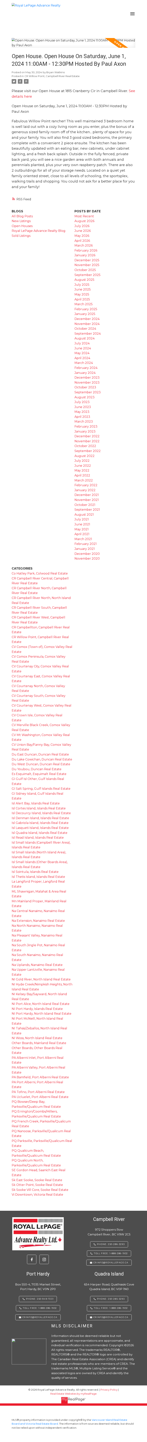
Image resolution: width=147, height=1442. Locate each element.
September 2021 (87, 509)
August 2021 (84, 514)
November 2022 (87, 441)
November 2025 (86, 265)
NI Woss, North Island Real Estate (37, 1038)
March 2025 (83, 304)
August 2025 (84, 280)
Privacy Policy (109, 1389)
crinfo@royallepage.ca (110, 1262)
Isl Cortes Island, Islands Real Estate (39, 808)
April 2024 (82, 358)
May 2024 (81, 353)
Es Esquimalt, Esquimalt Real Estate (39, 774)
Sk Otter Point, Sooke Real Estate (37, 1185)
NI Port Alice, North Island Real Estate (40, 1004)
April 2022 (82, 475)
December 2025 (86, 260)
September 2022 (87, 451)
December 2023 (87, 377)
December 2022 (87, 436)
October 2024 (85, 328)
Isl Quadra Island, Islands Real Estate (39, 833)
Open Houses (22, 226)
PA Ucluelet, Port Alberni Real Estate (40, 1097)
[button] (31, 1259)
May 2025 (81, 294)
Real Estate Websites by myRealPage (73, 1393)
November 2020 (87, 558)
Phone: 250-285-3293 (111, 1299)
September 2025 (87, 275)
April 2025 (82, 299)
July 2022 (82, 461)
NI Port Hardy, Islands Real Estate (37, 1009)
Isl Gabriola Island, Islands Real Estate (40, 823)
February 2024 (85, 368)
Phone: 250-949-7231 (40, 1299)
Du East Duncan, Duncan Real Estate (40, 754)
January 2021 (84, 549)
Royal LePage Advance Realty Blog (38, 231)
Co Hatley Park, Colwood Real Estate (40, 573)
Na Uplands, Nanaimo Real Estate (37, 965)
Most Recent (84, 216)
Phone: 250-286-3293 (111, 1244)
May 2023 (81, 412)
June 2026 (82, 231)
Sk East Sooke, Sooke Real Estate (37, 1180)
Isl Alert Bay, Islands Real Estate (36, 803)
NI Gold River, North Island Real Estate (41, 979)
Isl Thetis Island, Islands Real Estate (38, 877)
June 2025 (82, 289)
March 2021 (83, 539)
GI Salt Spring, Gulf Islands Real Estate (41, 788)
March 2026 (83, 245)
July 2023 (82, 402)
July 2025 (81, 284)
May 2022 (81, 470)
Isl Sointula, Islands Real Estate (35, 872)
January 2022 (85, 490)
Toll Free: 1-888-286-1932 (111, 1253)
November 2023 (87, 382)
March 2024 (83, 363)
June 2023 (82, 407)
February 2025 (85, 309)
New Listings (21, 221)
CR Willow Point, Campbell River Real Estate (52, 76)
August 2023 (84, 397)
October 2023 (85, 387)
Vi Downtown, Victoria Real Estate (37, 1194)
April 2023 (82, 417)
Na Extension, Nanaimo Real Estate (38, 921)
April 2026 (82, 241)
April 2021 (81, 534)
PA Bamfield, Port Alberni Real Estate (40, 1077)
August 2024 (84, 338)
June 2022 (82, 465)
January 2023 (85, 431)
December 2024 (87, 319)
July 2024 (82, 343)
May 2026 (81, 236)
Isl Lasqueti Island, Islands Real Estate (40, 828)
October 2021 (84, 505)
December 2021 (86, 495)
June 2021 (82, 524)
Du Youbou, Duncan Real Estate (36, 769)
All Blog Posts (22, 216)
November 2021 (86, 500)
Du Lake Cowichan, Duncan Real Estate (42, 759)
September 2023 (87, 392)
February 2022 (85, 485)
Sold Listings (21, 236)
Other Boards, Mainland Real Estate (39, 1043)
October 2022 (85, 446)
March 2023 (83, 421)
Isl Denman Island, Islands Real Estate (40, 818)
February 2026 (85, 250)
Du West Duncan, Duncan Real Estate (41, 764)
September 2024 (87, 333)
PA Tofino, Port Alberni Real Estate (38, 1092)
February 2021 (85, 544)
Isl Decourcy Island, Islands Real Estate (41, 813)
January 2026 (84, 255)
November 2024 (87, 324)
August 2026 (84, 221)
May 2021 (81, 529)
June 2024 (82, 348)
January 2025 (84, 314)
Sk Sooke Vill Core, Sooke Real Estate (40, 1190)
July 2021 (81, 519)
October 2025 (85, 270)
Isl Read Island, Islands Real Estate (38, 837)
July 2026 (81, 226)
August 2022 (84, 456)
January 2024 (85, 373)
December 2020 (87, 554)
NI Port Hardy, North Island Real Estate (41, 1013)
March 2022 (83, 480)
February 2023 (85, 426)
